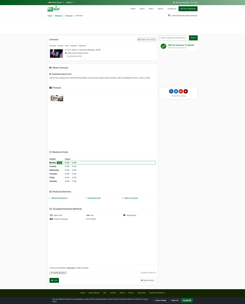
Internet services (94, 198)
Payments (82, 46)
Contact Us (172, 9)
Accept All (187, 300)
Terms (122, 293)
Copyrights (142, 293)
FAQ (104, 293)
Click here (70, 268)
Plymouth (69, 16)
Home (133, 9)
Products (74, 46)
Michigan (58, 16)
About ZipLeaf (94, 293)
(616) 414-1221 (76, 56)
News (151, 9)
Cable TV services (131, 198)
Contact (113, 293)
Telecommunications (59, 198)
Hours (67, 46)
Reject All (174, 300)
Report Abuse (148, 280)
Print (55, 280)
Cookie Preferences (157, 293)
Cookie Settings (160, 300)
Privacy (131, 293)
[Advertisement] (122, 26)
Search (160, 9)
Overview (52, 46)
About (142, 9)
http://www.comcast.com (78, 53)
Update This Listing (147, 39)
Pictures (60, 46)
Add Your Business (188, 9)
